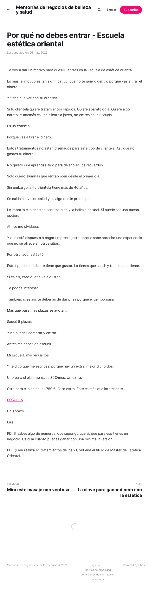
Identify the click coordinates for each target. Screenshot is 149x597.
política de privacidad (98, 569)
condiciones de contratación (98, 574)
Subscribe (131, 10)
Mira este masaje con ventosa (38, 487)
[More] (9, 10)
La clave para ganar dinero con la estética (110, 490)
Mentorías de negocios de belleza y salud (53, 9)
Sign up (95, 565)
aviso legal (98, 579)
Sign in (111, 9)
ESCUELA (15, 400)
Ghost (142, 565)
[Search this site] (99, 10)
